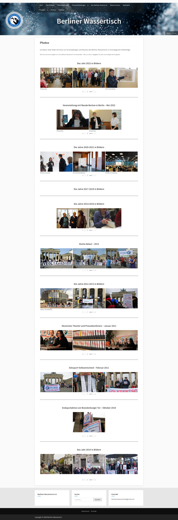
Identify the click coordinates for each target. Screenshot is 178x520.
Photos (53, 10)
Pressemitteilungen (79, 5)
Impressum (85, 511)
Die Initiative (50, 5)
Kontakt (61, 10)
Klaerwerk (126, 5)
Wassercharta (115, 5)
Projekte (42, 10)
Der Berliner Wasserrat (99, 5)
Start (41, 5)
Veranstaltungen (63, 5)
